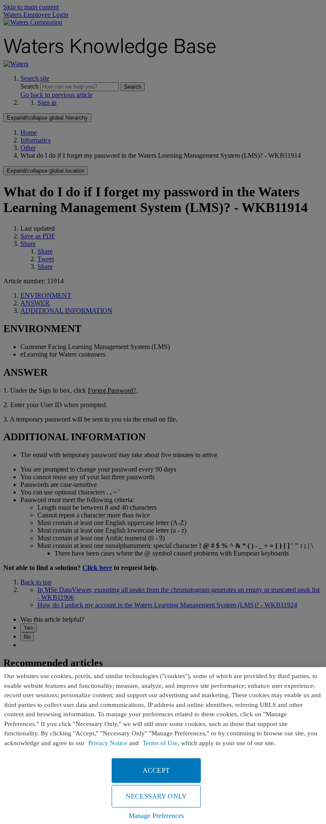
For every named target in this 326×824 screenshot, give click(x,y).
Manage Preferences (156, 815)
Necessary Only (156, 796)
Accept (156, 770)
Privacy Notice (107, 743)
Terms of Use (160, 743)
